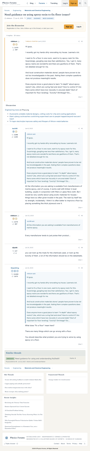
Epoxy (29, 18)
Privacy (74, 443)
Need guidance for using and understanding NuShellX (37, 358)
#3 (82, 215)
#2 (82, 128)
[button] (35, 3)
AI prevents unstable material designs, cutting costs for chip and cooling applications (42, 114)
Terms (69, 443)
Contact (56, 443)
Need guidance (48, 18)
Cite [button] (79, 97)
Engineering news (12, 110)
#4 (82, 247)
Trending (53, 3)
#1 (82, 41)
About (63, 443)
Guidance (37, 18)
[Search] (85, 3)
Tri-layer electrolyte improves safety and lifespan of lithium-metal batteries (38, 121)
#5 (82, 268)
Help (80, 443)
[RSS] (84, 443)
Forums (42, 3)
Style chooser (11, 443)
